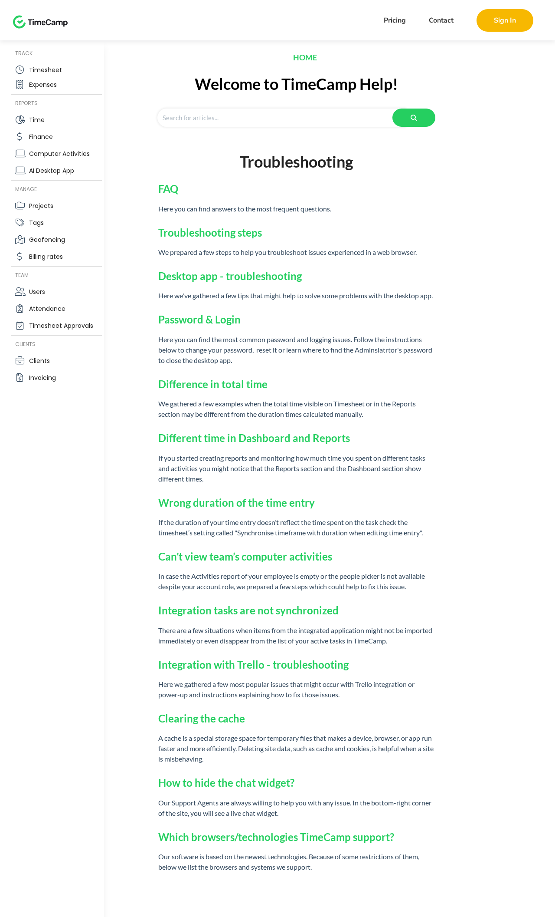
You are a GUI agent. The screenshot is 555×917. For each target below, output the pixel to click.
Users (37, 291)
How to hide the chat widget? (226, 782)
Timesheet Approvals (61, 325)
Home (305, 57)
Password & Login (199, 319)
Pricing (395, 20)
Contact (441, 20)
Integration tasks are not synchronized (248, 610)
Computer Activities (59, 153)
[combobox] (281, 118)
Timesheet (45, 70)
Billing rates (46, 256)
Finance (41, 136)
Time (37, 119)
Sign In (505, 20)
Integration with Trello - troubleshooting (253, 664)
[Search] (413, 118)
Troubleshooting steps (210, 232)
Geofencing (47, 239)
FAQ (168, 188)
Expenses (43, 84)
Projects (41, 205)
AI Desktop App (51, 170)
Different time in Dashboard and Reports (254, 438)
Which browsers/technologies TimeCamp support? (276, 837)
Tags (36, 222)
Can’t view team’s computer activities (245, 556)
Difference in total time (213, 384)
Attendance (47, 308)
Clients (39, 360)
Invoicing (42, 377)
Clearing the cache (201, 718)
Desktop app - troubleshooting (230, 276)
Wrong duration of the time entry (236, 502)
